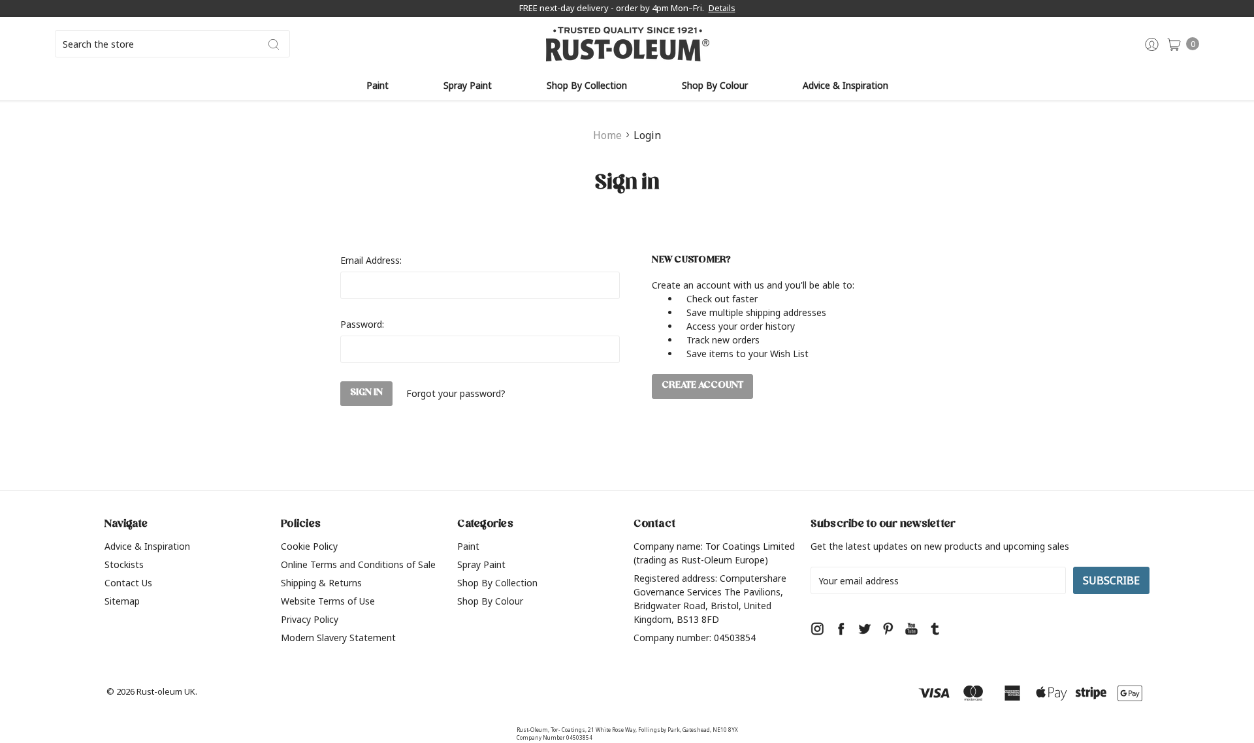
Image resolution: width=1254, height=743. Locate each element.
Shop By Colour (715, 85)
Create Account (702, 386)
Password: (362, 324)
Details (722, 8)
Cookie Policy (309, 546)
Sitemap (122, 601)
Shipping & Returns (321, 583)
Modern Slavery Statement (338, 637)
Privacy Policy (309, 619)
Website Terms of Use (328, 601)
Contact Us (128, 583)
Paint (377, 85)
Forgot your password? (456, 393)
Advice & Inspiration (845, 85)
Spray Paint (467, 85)
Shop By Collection (587, 85)
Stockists (124, 564)
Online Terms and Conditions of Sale (358, 564)
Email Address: (371, 260)
